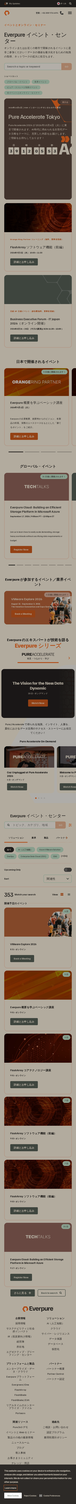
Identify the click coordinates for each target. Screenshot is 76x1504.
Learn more (10, 1487)
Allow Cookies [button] (13, 1495)
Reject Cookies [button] (30, 1495)
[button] (50, 1495)
